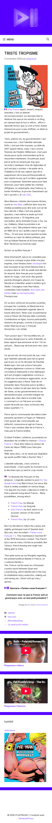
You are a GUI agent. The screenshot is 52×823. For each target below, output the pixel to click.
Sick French (17, 509)
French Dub (16, 506)
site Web (17, 204)
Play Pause (13, 109)
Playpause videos (14, 665)
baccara (12, 616)
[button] (48, 39)
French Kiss (17, 519)
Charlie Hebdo (41, 605)
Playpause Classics (15, 706)
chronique (37, 263)
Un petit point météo (18, 624)
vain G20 (26, 194)
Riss (29, 605)
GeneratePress (26, 818)
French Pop (16, 503)
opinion (11, 612)
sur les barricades (25, 293)
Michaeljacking (15, 620)
